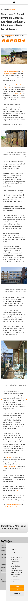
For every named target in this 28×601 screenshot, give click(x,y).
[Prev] (1, 400)
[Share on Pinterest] (15, 41)
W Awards (9, 457)
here (17, 491)
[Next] (27, 400)
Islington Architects (16, 93)
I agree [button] (17, 586)
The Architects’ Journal (10, 507)
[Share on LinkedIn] (11, 41)
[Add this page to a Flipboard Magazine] (19, 41)
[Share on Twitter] (3, 41)
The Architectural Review (10, 71)
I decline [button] (17, 590)
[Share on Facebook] (7, 41)
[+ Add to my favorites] (23, 41)
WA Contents (12, 9)
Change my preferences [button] (17, 594)
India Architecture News (7, 35)
